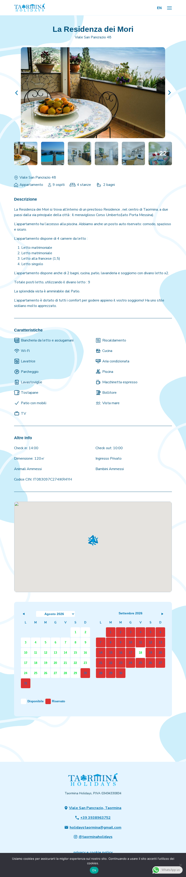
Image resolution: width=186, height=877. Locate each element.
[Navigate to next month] (162, 614)
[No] (180, 865)
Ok (94, 870)
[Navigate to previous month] (24, 614)
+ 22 (160, 153)
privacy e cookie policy (93, 852)
